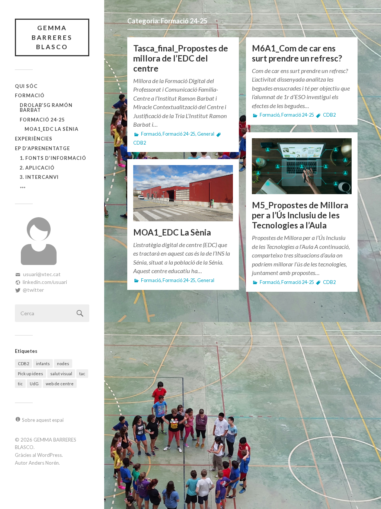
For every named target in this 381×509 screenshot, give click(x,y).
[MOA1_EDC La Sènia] (183, 193)
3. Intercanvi (39, 177)
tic (20, 383)
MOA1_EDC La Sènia (52, 129)
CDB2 (23, 363)
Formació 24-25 (42, 120)
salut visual (61, 373)
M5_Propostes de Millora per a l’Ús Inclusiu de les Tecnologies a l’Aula (300, 215)
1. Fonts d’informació (53, 158)
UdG (34, 383)
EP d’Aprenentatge (42, 148)
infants (43, 363)
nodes (63, 363)
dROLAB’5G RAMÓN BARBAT (46, 107)
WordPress (49, 455)
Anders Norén (44, 463)
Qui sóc (26, 86)
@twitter (33, 290)
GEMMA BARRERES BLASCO (52, 37)
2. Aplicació (37, 168)
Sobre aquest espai (43, 420)
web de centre (60, 383)
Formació (30, 95)
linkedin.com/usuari (45, 282)
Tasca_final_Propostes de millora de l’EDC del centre (180, 58)
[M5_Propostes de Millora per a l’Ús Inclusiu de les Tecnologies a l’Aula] (302, 166)
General (205, 134)
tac (82, 373)
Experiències (33, 139)
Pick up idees (30, 373)
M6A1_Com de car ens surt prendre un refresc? (297, 53)
